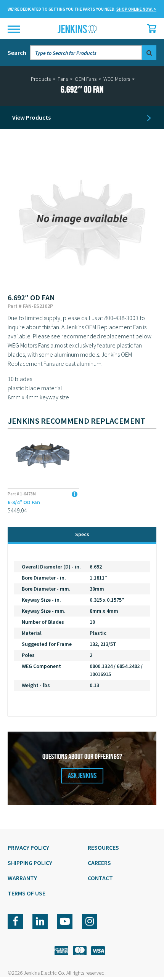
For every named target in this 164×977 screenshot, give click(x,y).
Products (41, 78)
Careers (99, 862)
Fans (63, 78)
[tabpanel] (82, 629)
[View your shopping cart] (149, 28)
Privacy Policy (28, 847)
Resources (103, 847)
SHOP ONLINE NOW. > (136, 9)
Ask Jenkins (82, 775)
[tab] (82, 535)
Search (17, 52)
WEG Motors (116, 78)
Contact (100, 878)
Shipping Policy (30, 862)
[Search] (149, 52)
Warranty (22, 878)
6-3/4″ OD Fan (24, 502)
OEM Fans (85, 78)
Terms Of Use (26, 893)
